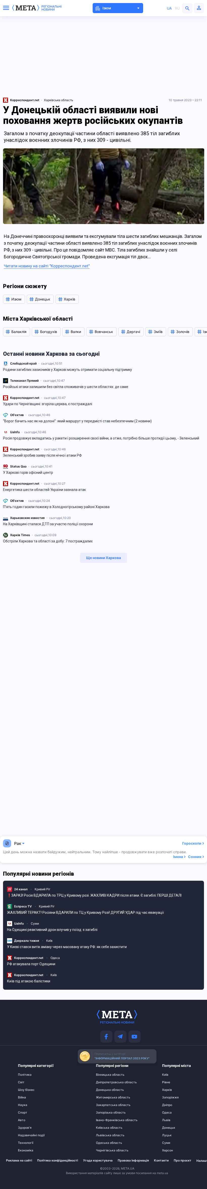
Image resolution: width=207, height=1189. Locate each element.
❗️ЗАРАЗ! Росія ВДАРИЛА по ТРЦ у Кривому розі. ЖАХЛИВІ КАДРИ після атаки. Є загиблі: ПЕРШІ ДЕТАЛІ (94, 895)
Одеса (55, 958)
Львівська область (106, 1135)
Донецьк (168, 1127)
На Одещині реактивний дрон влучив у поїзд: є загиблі (52, 930)
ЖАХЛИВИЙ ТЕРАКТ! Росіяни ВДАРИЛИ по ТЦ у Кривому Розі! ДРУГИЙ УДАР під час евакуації (85, 912)
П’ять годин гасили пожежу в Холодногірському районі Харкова (56, 507)
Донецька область (106, 1090)
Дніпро (167, 1105)
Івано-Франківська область (106, 1120)
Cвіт (21, 1082)
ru (177, 8)
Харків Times (20, 535)
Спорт (22, 1112)
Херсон (167, 1150)
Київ (49, 941)
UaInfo (15, 432)
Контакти (161, 1160)
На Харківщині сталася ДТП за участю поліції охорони (48, 524)
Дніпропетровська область (106, 1082)
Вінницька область (106, 1074)
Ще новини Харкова (103, 558)
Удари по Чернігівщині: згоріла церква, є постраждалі (47, 404)
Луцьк (167, 1135)
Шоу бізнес (26, 1090)
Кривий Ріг (42, 889)
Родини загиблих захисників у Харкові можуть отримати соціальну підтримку (67, 370)
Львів (166, 1120)
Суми (35, 923)
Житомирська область (106, 1097)
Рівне (166, 1082)
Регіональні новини (51, 8)
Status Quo (18, 466)
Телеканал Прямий (24, 380)
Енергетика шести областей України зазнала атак (44, 490)
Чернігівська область (106, 1150)
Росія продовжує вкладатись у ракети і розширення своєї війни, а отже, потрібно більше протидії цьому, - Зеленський (101, 438)
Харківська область (58, 100)
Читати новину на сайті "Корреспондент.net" (47, 265)
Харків (167, 1090)
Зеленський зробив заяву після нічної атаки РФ (42, 455)
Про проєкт (182, 1160)
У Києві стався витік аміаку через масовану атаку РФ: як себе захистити (67, 947)
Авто (21, 1120)
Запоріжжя (170, 1097)
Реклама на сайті (19, 1160)
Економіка (25, 1150)
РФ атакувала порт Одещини (31, 964)
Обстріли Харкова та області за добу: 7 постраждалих (48, 541)
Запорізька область (106, 1112)
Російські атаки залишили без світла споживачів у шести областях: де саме (65, 387)
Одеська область (106, 1143)
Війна (22, 1097)
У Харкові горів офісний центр (28, 473)
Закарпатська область (106, 1105)
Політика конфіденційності (57, 1160)
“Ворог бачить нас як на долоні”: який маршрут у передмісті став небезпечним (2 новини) (77, 421)
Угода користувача (98, 1160)
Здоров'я (25, 1127)
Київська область (106, 1127)
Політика (25, 1074)
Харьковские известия (27, 518)
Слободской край (23, 363)
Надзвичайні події (28, 1135)
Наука (22, 1105)
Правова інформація (133, 1160)
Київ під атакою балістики (28, 981)
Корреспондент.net (24, 398)
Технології (25, 1143)
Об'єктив (17, 415)
